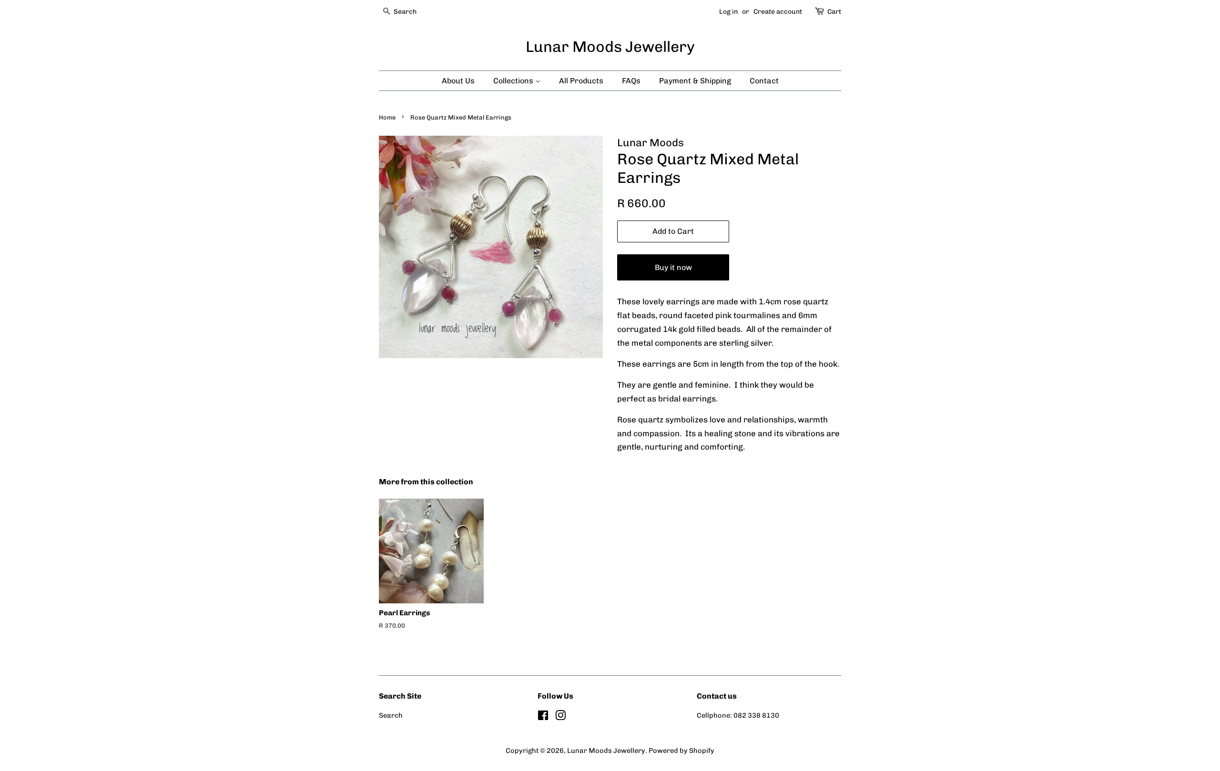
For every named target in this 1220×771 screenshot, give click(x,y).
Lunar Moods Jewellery (610, 47)
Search (391, 715)
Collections (514, 80)
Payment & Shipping (695, 80)
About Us (458, 80)
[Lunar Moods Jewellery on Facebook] (543, 717)
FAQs (631, 80)
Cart (834, 12)
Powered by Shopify (681, 750)
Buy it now (673, 267)
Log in (728, 12)
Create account (777, 12)
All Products (581, 80)
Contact (764, 80)
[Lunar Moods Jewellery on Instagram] (560, 717)
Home (387, 117)
